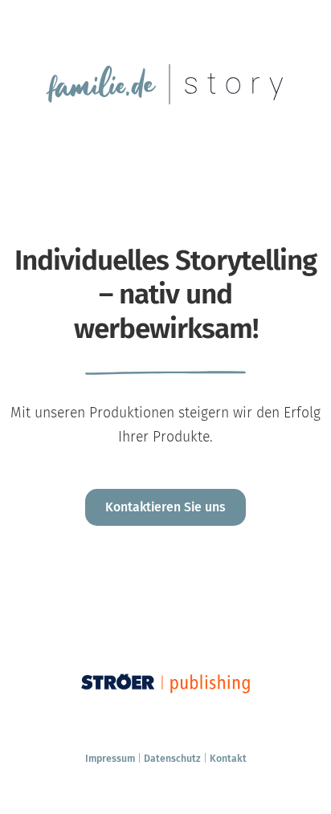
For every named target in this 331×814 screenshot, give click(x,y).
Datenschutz (172, 758)
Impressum (110, 758)
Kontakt (228, 758)
